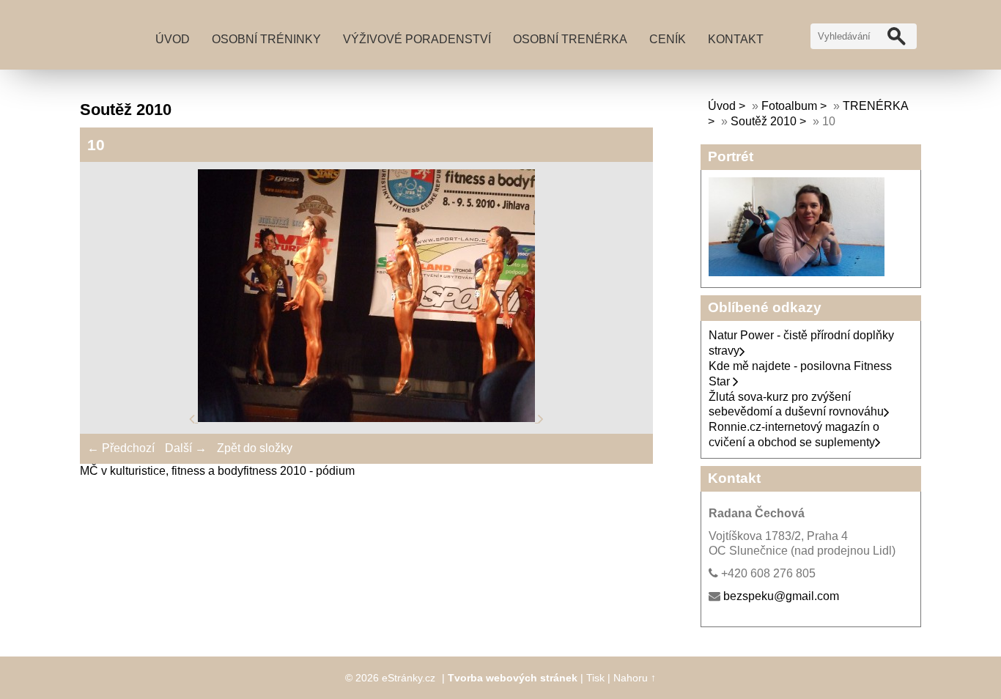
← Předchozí (121, 448)
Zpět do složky (254, 448)
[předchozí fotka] (193, 418)
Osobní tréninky (266, 39)
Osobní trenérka (570, 39)
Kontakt (736, 39)
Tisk (595, 678)
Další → (186, 448)
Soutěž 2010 (764, 121)
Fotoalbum (789, 106)
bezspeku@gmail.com (781, 596)
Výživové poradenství (417, 39)
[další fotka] (541, 418)
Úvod (172, 39)
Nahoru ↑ (634, 678)
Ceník (667, 39)
